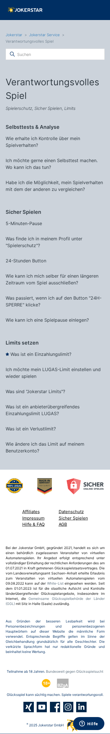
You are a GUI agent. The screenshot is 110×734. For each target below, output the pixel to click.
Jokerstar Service (44, 34)
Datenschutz (71, 511)
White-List (55, 583)
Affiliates (31, 511)
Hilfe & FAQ (33, 524)
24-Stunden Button (26, 260)
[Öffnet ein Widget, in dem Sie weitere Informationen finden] (88, 724)
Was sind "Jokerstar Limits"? (35, 391)
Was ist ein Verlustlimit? (31, 429)
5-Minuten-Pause (24, 223)
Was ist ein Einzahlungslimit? (40, 354)
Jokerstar (14, 34)
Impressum (33, 518)
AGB (63, 524)
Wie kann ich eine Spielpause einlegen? (47, 320)
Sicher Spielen (23, 212)
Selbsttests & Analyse (33, 127)
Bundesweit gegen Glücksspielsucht (74, 671)
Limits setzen (22, 343)
